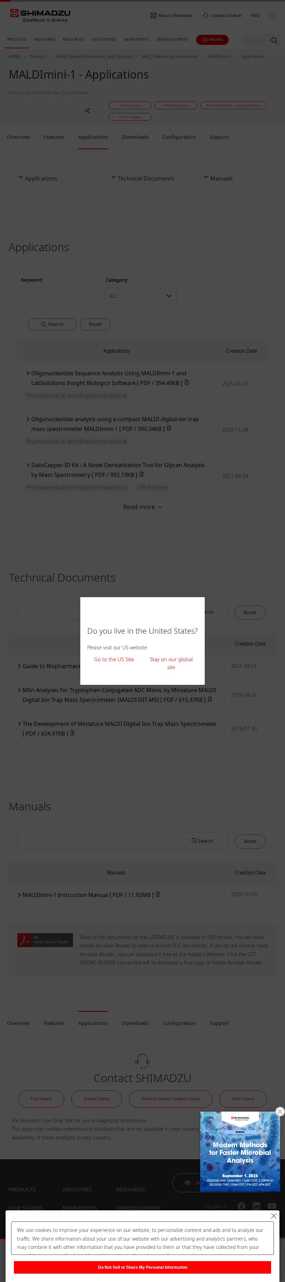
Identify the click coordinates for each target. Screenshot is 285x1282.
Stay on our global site (171, 663)
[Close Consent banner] (273, 1215)
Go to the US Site (114, 659)
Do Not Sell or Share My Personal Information (142, 1267)
